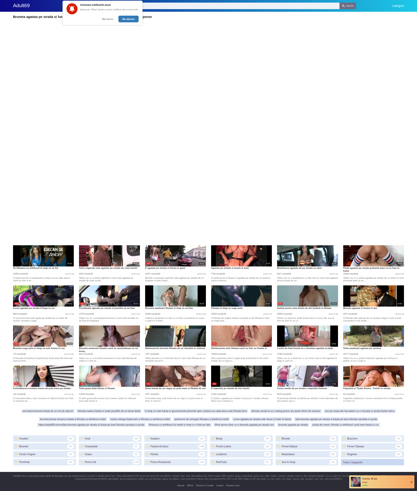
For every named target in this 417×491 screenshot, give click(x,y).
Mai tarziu (107, 19)
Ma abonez (128, 19)
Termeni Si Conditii (205, 485)
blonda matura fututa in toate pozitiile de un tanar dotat (109, 411)
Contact (219, 485)
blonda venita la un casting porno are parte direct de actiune (286, 411)
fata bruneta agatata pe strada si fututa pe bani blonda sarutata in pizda (336, 419)
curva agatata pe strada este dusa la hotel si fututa (262, 419)
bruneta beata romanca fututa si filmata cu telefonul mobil (73, 419)
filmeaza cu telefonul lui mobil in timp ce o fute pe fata (179, 424)
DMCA (190, 485)
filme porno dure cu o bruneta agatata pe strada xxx (244, 424)
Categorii (398, 6)
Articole (180, 485)
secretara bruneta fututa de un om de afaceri (48, 411)
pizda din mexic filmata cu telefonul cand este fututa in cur (345, 424)
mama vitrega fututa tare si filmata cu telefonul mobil (140, 419)
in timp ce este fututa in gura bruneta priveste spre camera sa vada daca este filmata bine (196, 411)
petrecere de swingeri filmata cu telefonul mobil (201, 419)
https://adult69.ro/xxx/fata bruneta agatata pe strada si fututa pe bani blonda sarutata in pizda (91, 424)
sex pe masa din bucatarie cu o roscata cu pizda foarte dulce (360, 411)
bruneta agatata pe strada (293, 424)
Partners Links (233, 485)
